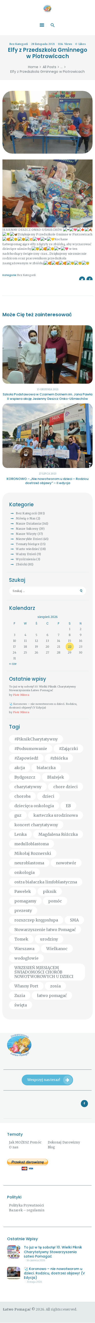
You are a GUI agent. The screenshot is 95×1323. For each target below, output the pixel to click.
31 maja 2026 (34, 1282)
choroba (22, 796)
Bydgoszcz (24, 777)
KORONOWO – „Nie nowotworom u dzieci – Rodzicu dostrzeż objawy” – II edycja (47, 481)
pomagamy (25, 901)
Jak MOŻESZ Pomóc (25, 1142)
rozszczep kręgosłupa (36, 920)
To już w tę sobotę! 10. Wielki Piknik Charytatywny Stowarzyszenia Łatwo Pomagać (42, 688)
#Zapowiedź (26, 758)
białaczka (46, 767)
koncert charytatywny (36, 824)
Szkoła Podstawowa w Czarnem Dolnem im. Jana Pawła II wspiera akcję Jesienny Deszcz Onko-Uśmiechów (47, 396)
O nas (13, 1147)
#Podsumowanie (30, 748)
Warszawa (24, 948)
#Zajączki (68, 748)
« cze (13, 664)
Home (33, 67)
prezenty (23, 910)
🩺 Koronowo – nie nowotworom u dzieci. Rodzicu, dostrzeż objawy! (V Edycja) (43, 705)
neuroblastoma (29, 862)
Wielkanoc (56, 948)
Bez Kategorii (18, 44)
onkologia (24, 872)
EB (68, 805)
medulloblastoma (31, 843)
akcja (19, 767)
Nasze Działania (28, 523)
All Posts (49, 66)
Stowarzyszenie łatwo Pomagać (45, 929)
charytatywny (27, 786)
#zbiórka (59, 758)
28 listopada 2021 (43, 44)
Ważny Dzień (26, 554)
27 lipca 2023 (48, 473)
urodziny (49, 939)
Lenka (20, 834)
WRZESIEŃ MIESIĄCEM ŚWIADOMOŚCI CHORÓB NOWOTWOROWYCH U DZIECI (43, 972)
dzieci (48, 796)
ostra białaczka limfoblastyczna (45, 881)
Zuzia (19, 995)
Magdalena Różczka (58, 834)
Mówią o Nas (26, 518)
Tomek (21, 939)
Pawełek (22, 891)
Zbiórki (21, 564)
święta (20, 1005)
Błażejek (55, 777)
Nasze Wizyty (26, 534)
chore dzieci (65, 786)
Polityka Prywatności (26, 1205)
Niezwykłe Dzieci (29, 539)
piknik (50, 891)
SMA (74, 920)
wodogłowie (26, 958)
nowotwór (66, 862)
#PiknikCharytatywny (36, 739)
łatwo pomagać (52, 995)
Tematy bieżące (27, 544)
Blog (51, 1147)
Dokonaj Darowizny (64, 1142)
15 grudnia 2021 (47, 389)
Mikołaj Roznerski (32, 853)
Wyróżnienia (26, 559)
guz (17, 815)
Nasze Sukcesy (27, 528)
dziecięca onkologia (34, 805)
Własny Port (26, 986)
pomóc (55, 901)
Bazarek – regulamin (26, 1210)
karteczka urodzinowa (55, 815)
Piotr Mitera (21, 695)
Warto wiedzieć (27, 549)
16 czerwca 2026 (36, 1260)
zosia (55, 986)
